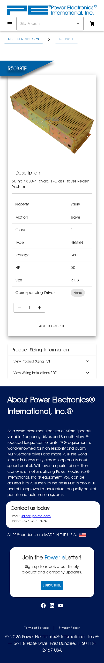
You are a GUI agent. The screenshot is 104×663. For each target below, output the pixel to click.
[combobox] (50, 23)
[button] (78, 24)
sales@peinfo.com (36, 516)
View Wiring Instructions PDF (35, 373)
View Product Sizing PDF (32, 361)
